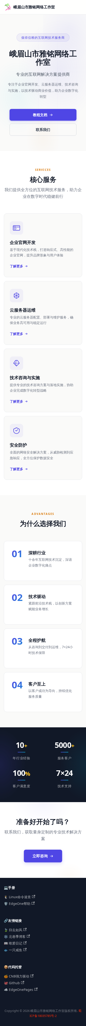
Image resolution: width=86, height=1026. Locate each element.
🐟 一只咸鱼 (13, 950)
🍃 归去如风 (13, 930)
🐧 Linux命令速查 (17, 897)
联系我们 (43, 129)
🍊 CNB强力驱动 (16, 976)
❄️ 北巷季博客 (15, 936)
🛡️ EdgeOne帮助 (17, 903)
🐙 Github (12, 983)
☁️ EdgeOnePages (18, 989)
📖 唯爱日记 (13, 943)
